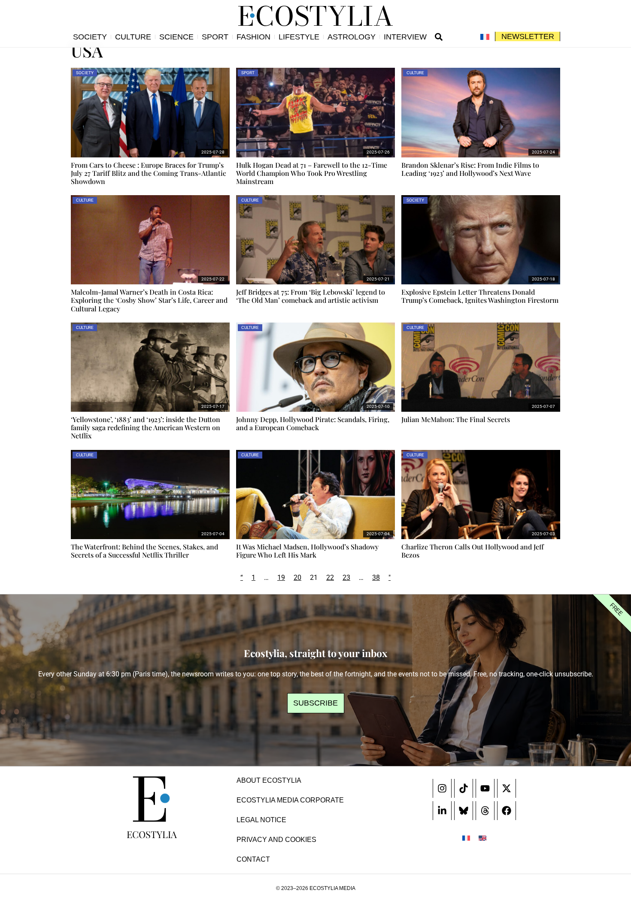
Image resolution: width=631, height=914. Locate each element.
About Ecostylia (269, 780)
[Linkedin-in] (442, 810)
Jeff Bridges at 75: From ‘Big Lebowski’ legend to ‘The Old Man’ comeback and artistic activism (310, 296)
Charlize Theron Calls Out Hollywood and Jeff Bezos (472, 550)
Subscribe (315, 703)
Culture (133, 37)
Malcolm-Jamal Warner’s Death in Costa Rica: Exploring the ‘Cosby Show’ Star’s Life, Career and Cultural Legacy (149, 300)
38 (376, 577)
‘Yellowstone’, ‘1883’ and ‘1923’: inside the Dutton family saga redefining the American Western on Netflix (145, 427)
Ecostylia (152, 834)
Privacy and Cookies (276, 839)
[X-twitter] (506, 788)
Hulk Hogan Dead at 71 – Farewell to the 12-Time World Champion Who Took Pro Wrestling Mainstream (311, 173)
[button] (439, 37)
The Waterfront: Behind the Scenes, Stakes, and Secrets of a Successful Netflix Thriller (144, 550)
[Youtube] (485, 788)
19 (281, 577)
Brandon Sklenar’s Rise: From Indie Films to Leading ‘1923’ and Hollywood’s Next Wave (470, 169)
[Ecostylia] (151, 799)
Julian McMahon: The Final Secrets (455, 419)
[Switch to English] (482, 838)
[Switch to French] (484, 37)
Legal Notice (261, 820)
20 (297, 577)
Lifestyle (299, 37)
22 (330, 577)
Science (176, 37)
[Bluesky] (463, 810)
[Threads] (485, 810)
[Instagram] (442, 788)
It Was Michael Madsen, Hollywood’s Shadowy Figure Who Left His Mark (307, 550)
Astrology (352, 37)
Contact (253, 859)
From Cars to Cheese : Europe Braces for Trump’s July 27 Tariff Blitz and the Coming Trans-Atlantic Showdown (148, 173)
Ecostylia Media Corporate (290, 800)
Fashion (253, 37)
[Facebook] (506, 810)
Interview (405, 37)
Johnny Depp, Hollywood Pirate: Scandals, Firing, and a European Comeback (312, 423)
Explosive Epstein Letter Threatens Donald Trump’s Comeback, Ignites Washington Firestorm (479, 296)
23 (346, 577)
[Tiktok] (463, 788)
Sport (215, 37)
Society (90, 37)
